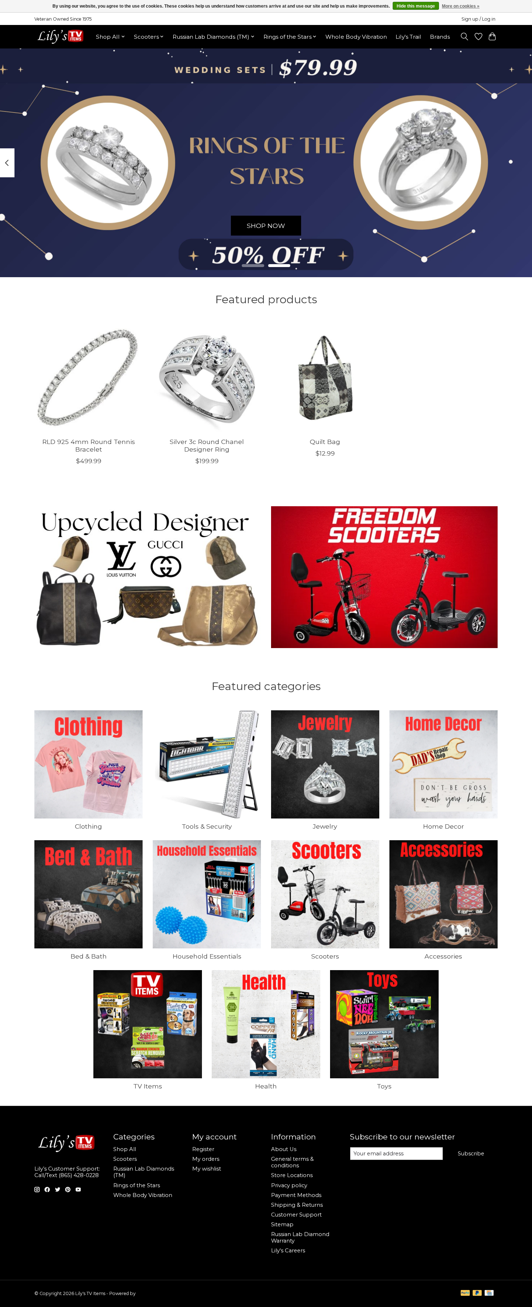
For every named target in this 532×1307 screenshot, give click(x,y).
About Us (283, 1149)
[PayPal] (465, 1293)
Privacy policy (289, 1185)
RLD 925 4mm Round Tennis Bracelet (88, 445)
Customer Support (296, 1214)
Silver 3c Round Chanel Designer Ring (207, 445)
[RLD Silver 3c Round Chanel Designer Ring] (207, 377)
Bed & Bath (89, 956)
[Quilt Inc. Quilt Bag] (325, 377)
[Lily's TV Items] (62, 37)
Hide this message (416, 6)
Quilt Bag (325, 441)
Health (266, 1086)
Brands (440, 36)
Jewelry (325, 826)
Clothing (88, 826)
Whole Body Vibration (356, 36)
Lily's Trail (408, 36)
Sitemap (282, 1224)
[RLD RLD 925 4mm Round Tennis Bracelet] (88, 377)
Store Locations (292, 1175)
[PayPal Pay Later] (477, 1293)
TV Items (147, 1086)
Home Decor (443, 826)
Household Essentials (207, 956)
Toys (384, 1086)
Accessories (443, 956)
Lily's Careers (288, 1250)
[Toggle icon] (464, 36)
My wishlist (206, 1169)
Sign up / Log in (478, 19)
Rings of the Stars (136, 1185)
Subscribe (471, 1153)
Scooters (325, 956)
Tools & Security (207, 826)
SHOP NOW (266, 225)
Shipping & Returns (297, 1205)
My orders (205, 1159)
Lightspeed (149, 1293)
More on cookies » (461, 6)
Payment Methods (296, 1195)
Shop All (124, 1149)
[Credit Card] (489, 1293)
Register (203, 1149)
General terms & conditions (292, 1162)
